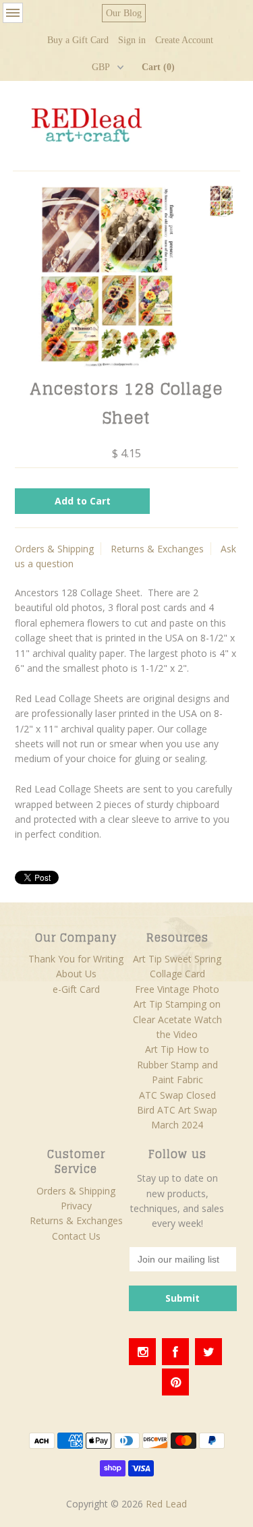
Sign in (132, 40)
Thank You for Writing (75, 958)
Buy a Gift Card (78, 40)
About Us (76, 973)
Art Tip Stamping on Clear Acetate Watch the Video (177, 1019)
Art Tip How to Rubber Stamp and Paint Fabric (177, 1064)
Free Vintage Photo (177, 989)
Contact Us (76, 1236)
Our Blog (124, 13)
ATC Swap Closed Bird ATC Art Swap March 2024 (177, 1110)
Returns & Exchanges (157, 548)
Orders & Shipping (54, 548)
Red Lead (166, 1503)
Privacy (76, 1205)
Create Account (184, 40)
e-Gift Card (76, 989)
